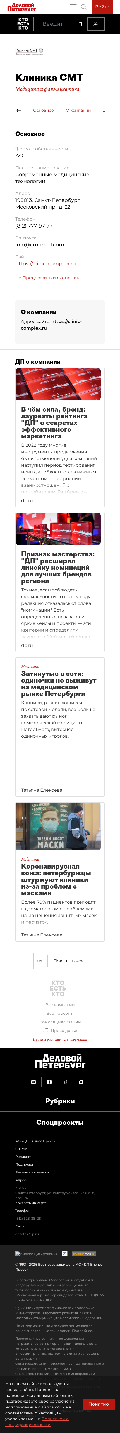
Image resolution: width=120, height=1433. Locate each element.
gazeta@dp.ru (27, 1234)
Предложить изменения (50, 277)
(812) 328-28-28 (28, 1218)
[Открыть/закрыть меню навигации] (73, 7)
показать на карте (31, 1203)
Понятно (98, 1404)
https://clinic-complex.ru (45, 264)
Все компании (60, 1004)
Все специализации (60, 1021)
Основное (43, 110)
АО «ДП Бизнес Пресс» (35, 1141)
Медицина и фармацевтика (47, 89)
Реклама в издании (32, 1172)
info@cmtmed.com (39, 245)
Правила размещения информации (60, 1039)
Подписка (24, 1164)
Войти (102, 6)
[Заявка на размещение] (96, 24)
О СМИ (21, 1149)
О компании (78, 110)
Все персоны (60, 1013)
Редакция (23, 1157)
